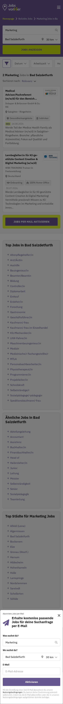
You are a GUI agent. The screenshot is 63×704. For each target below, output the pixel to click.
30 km (49, 657)
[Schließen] (57, 615)
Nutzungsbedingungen (12, 692)
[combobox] (28, 642)
